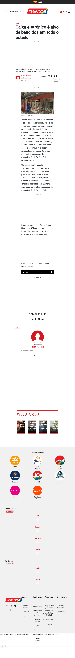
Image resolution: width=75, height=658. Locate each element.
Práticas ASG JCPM (37, 611)
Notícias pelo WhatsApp (49, 614)
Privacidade (37, 616)
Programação (49, 619)
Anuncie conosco (49, 624)
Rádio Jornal (26, 76)
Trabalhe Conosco (37, 639)
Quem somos (37, 606)
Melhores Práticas (37, 620)
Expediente (37, 630)
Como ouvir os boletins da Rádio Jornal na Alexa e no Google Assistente (49, 609)
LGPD (37, 625)
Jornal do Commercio (61, 606)
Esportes (26, 616)
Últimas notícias (25, 606)
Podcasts (26, 611)
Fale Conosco (37, 634)
